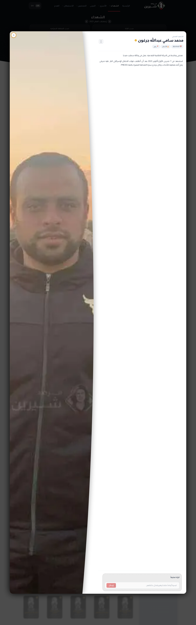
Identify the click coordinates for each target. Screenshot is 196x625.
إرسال (111, 585)
